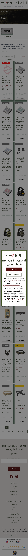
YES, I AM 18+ (14, 269)
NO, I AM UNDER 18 (14, 274)
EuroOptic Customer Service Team (16, 299)
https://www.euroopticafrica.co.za (11, 280)
